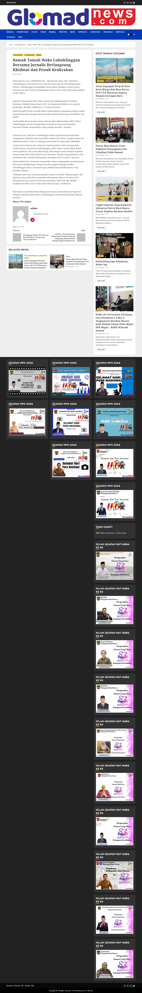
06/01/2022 (18, 74)
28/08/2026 (101, 99)
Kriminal (52, 32)
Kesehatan (120, 32)
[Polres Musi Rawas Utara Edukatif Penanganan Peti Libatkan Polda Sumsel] (57, 261)
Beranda (10, 32)
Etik (22, 985)
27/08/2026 (71, 266)
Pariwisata (82, 32)
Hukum (43, 32)
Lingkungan (95, 32)
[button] (134, 35)
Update (38, 55)
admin (33, 208)
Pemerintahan (22, 32)
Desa (20, 37)
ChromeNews (78, 990)
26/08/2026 (101, 334)
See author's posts (41, 214)
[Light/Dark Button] (130, 35)
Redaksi (27, 985)
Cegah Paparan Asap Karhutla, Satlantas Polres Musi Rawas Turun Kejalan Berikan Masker (114, 208)
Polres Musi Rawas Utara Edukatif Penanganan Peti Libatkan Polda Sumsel (77, 261)
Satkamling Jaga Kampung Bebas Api (112, 263)
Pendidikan (108, 32)
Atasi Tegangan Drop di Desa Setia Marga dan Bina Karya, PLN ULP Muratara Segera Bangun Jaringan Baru (35, 265)
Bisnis (72, 32)
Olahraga (11, 37)
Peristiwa (63, 32)
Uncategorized (29, 55)
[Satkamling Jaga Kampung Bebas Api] (114, 245)
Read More (101, 112)
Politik (34, 32)
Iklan (32, 985)
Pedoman (17, 985)
